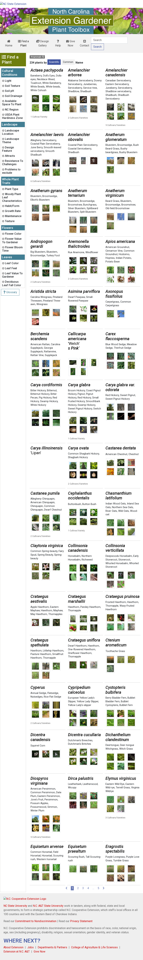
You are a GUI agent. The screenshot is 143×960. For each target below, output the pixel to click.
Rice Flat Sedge (52, 696)
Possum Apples (39, 803)
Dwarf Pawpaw (76, 297)
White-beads (53, 86)
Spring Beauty (45, 554)
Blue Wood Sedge (116, 344)
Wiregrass (42, 304)
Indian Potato (123, 258)
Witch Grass (126, 748)
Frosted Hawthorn (116, 602)
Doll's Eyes (49, 75)
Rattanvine (50, 351)
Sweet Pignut (127, 395)
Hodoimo (124, 254)
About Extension (13, 947)
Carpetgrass (112, 301)
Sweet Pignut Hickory (80, 408)
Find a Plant (24, 43)
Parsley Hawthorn (90, 607)
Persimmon (51, 799)
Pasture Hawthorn (41, 654)
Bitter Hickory (38, 390)
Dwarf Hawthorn (77, 645)
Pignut (81, 394)
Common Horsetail (41, 852)
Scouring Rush (76, 856)
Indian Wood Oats (116, 503)
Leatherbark (74, 784)
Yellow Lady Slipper (87, 701)
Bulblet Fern (126, 705)
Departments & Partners (52, 947)
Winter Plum (37, 810)
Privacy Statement (81, 921)
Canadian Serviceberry (118, 80)
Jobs (30, 947)
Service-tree (90, 87)
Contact (84, 45)
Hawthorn (46, 610)
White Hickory (38, 405)
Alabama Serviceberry (80, 80)
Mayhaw (58, 610)
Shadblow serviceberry (118, 91)
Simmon (52, 806)
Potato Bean (113, 261)
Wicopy (72, 787)
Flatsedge (52, 693)
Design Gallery (43, 43)
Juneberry (111, 87)
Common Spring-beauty (44, 551)
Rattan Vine (37, 355)
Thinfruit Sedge (122, 347)
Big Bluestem (38, 251)
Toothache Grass (115, 651)
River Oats (111, 511)
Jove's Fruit (37, 799)
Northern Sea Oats (122, 507)
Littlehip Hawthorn (53, 650)
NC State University (15, 905)
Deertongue (112, 745)
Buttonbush (74, 504)
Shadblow (73, 91)
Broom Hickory (76, 390)
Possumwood (38, 806)
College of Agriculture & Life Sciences (94, 947)
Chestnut (134, 454)
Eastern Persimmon (48, 796)
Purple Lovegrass (115, 856)
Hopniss (110, 258)
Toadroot (36, 83)
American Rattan (40, 344)
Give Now (71, 43)
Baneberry (36, 75)
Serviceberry (75, 87)
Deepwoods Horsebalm (119, 556)
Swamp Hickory (49, 401)
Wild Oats (123, 511)
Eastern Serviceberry (117, 84)
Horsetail (47, 855)
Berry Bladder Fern (116, 697)
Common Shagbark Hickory (83, 453)
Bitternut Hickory (40, 394)
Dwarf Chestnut (53, 509)
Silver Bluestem (76, 208)
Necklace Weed (46, 79)
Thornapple (74, 610)
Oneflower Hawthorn (80, 653)
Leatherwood (90, 784)
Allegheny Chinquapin (43, 498)
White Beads (38, 86)
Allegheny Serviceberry (43, 140)
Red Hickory (84, 397)
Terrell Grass (123, 787)
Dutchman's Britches (79, 743)
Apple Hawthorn (40, 607)
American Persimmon (43, 788)
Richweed (87, 559)
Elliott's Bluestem (40, 199)
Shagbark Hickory (78, 457)
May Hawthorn (39, 614)
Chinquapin (37, 506)
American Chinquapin (43, 502)
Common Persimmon (43, 792)
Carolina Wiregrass (41, 297)
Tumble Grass (121, 860)
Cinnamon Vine (114, 250)
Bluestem (111, 145)
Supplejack (51, 355)
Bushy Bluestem (128, 152)
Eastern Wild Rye (115, 784)
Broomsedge (124, 145)
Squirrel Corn (38, 745)
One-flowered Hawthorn (81, 649)
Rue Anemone (76, 252)
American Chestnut (116, 454)
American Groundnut (117, 247)
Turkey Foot (53, 255)
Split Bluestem (88, 211)
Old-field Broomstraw (118, 208)
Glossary (11, 292)
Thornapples (55, 614)
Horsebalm (74, 556)
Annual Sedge (38, 693)
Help (58, 45)
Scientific (54, 62)
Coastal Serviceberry (79, 148)
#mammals (36, 57)
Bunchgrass (89, 204)
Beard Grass (112, 201)
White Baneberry (51, 83)
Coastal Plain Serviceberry (45, 143)
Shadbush (85, 91)
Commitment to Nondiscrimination (35, 921)
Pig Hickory (45, 397)
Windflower (91, 252)
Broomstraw (75, 204)
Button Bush (89, 504)
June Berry (37, 147)
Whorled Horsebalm (117, 563)
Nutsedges (37, 696)
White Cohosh (38, 90)
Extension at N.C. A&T (16, 951)
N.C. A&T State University (48, 905)
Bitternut (52, 390)
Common (68, 62)
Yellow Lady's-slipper (79, 705)
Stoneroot (124, 559)
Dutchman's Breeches (80, 740)
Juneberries (89, 84)
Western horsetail (47, 859)
